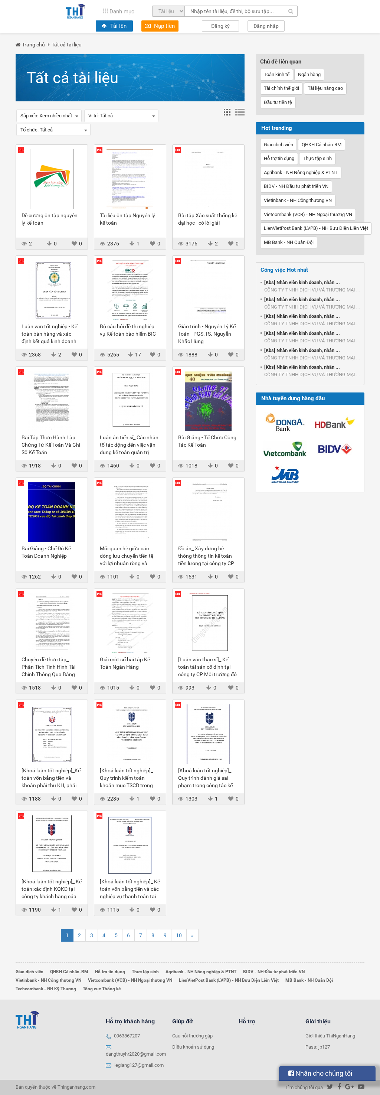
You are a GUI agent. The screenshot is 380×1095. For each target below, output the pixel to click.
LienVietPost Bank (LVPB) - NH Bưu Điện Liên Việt (316, 228)
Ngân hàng (309, 74)
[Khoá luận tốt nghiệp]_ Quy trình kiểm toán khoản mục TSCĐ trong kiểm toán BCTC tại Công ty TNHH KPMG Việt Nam (129, 785)
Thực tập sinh (317, 158)
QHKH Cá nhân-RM (321, 144)
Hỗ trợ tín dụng (279, 158)
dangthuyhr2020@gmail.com (136, 1054)
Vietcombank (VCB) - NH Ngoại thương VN (308, 214)
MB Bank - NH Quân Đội (289, 242)
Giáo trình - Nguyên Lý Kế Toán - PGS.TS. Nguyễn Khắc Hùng (207, 333)
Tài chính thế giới (281, 88)
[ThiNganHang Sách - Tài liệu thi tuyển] (75, 11)
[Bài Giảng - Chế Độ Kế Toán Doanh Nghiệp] (51, 511)
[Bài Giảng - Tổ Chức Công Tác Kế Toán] (208, 400)
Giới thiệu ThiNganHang (330, 1036)
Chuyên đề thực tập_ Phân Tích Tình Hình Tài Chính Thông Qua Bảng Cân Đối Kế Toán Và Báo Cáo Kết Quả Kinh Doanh (50, 674)
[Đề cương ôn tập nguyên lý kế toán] (51, 178)
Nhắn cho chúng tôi (323, 1073)
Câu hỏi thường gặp (192, 1036)
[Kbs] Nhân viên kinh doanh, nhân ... (302, 282)
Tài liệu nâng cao (325, 88)
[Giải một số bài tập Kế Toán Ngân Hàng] (130, 622)
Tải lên (118, 26)
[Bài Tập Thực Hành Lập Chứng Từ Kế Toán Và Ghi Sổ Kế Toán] (51, 400)
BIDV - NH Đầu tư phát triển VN (296, 186)
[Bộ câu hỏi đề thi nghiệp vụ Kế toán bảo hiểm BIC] (130, 289)
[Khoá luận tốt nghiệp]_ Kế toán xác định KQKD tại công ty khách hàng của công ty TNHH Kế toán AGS (52, 896)
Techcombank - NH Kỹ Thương (46, 988)
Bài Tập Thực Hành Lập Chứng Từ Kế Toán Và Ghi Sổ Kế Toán (51, 444)
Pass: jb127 (317, 1047)
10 (179, 935)
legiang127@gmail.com (139, 1065)
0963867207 (127, 1036)
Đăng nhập (266, 26)
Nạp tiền (164, 26)
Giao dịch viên (278, 144)
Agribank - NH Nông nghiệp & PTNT (301, 172)
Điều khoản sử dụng (193, 1047)
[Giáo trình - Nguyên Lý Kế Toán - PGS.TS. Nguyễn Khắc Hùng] (208, 289)
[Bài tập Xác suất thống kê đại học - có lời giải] (208, 178)
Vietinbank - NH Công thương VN (298, 200)
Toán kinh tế (276, 74)
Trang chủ (33, 45)
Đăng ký (220, 26)
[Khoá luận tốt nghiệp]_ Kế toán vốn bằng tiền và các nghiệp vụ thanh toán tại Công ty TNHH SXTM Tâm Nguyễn (130, 896)
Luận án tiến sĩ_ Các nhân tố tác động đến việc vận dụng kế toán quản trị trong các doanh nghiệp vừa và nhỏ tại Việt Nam (129, 452)
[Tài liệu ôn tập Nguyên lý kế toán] (130, 178)
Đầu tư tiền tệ (278, 102)
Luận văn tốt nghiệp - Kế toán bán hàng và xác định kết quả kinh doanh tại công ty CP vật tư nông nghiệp (51, 341)
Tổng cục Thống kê (102, 988)
